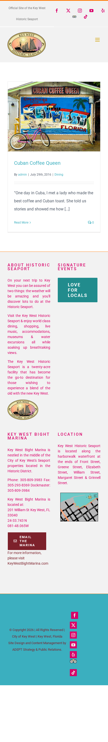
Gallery (63, 116)
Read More (21, 222)
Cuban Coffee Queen (44, 116)
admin (22, 174)
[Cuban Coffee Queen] (54, 116)
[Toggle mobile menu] (97, 39)
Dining (59, 174)
